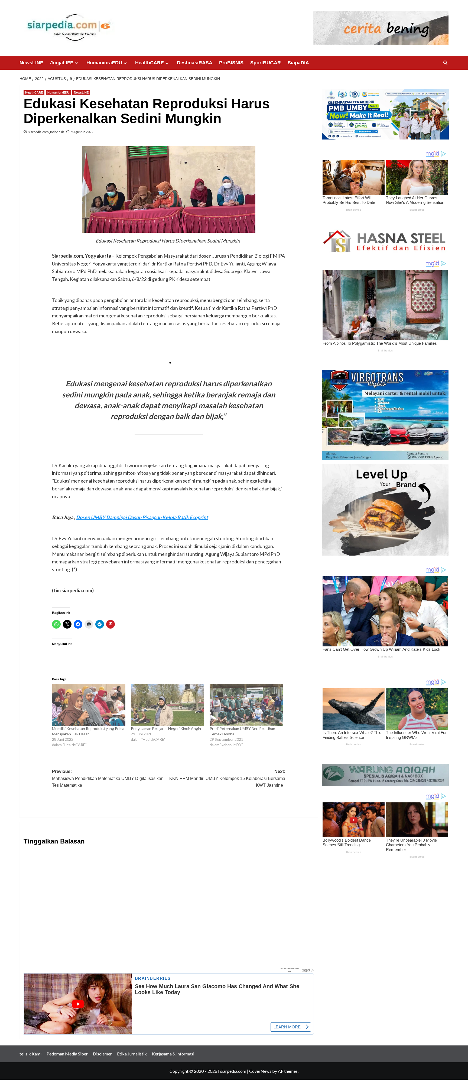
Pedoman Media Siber (67, 1053)
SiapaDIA (298, 62)
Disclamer (102, 1053)
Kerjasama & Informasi (173, 1053)
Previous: (108, 778)
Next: (227, 778)
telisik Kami (30, 1053)
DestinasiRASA (194, 62)
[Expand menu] (76, 63)
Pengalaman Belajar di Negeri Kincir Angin (167, 728)
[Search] (445, 63)
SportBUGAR (265, 62)
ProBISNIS (231, 62)
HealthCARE (149, 62)
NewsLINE (31, 62)
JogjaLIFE (61, 62)
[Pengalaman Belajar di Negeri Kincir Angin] (167, 705)
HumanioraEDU (104, 62)
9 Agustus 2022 (82, 132)
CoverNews (260, 1071)
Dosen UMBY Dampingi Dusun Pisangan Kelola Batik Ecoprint (142, 517)
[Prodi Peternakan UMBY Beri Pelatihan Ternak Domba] (246, 705)
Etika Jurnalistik (132, 1053)
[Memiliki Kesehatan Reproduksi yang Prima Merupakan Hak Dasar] (88, 705)
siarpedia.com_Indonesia (46, 132)
